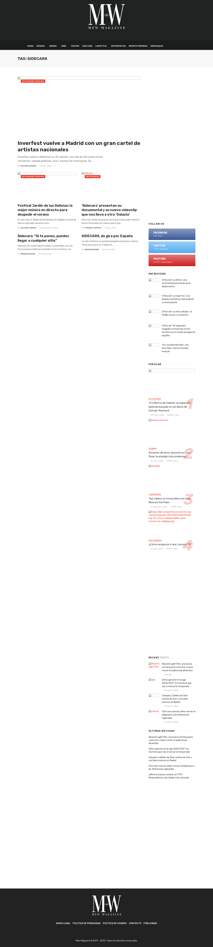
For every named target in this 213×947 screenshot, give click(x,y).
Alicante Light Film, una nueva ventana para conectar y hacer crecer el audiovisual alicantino (177, 667)
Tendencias (155, 494)
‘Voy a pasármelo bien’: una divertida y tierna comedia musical (175, 348)
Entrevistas (118, 46)
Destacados (92, 177)
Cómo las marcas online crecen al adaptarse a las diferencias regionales (178, 714)
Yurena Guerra (92, 228)
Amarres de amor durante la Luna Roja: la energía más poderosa (170, 454)
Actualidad (155, 399)
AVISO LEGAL (63, 923)
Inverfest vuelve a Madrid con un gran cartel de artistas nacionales (79, 146)
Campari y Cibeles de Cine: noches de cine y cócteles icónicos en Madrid (175, 698)
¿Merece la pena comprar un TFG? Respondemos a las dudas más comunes (169, 776)
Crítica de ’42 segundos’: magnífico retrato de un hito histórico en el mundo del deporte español (178, 330)
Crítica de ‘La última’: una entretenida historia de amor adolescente (176, 283)
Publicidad (150, 923)
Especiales (156, 46)
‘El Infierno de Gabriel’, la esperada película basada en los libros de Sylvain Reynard (170, 406)
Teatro (75, 46)
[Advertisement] (172, 169)
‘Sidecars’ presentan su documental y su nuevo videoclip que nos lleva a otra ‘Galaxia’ (109, 210)
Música (40, 46)
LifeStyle (101, 46)
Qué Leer (87, 46)
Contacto (135, 923)
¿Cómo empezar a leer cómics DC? (171, 544)
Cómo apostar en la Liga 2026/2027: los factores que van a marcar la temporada (176, 683)
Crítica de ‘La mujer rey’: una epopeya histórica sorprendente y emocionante (178, 299)
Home (30, 46)
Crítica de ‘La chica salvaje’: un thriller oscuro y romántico (177, 313)
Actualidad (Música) (33, 81)
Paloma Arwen (28, 166)
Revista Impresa (138, 46)
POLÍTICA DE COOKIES (115, 923)
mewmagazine (27, 254)
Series (53, 46)
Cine (63, 46)
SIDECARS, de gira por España (107, 236)
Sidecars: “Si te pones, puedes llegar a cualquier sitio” (43, 238)
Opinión (152, 448)
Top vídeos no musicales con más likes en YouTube (170, 500)
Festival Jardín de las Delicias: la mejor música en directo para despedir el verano (45, 210)
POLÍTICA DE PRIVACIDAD (87, 923)
